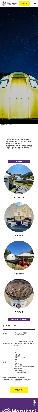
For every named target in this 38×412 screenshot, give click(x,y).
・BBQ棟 (3, 14)
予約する (24, 3)
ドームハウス (9, 125)
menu (34, 3)
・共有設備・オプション (12, 14)
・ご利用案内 (7, 14)
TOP (3, 125)
